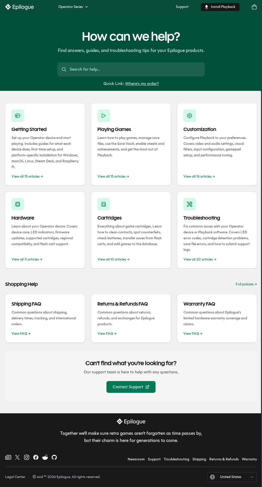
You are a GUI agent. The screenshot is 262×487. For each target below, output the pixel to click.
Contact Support (128, 386)
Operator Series (70, 7)
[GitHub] (54, 457)
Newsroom (136, 459)
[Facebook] (36, 457)
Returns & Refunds (224, 459)
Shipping (199, 459)
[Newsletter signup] (8, 457)
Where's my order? (142, 83)
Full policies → (246, 284)
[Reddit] (45, 457)
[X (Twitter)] (17, 457)
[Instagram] (27, 457)
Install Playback (223, 7)
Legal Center (15, 477)
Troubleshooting (176, 459)
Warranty (249, 459)
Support (182, 7)
